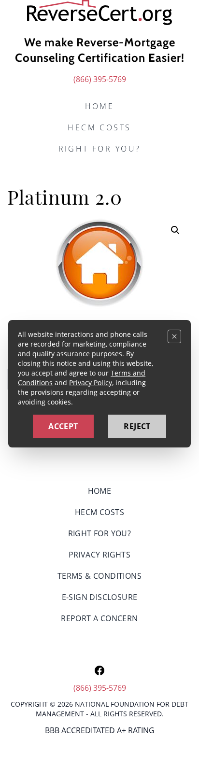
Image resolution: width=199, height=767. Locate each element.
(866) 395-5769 (99, 79)
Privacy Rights (100, 554)
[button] (175, 230)
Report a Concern (99, 618)
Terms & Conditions (99, 576)
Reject (137, 426)
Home (99, 106)
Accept (63, 426)
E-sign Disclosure (100, 597)
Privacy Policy (90, 382)
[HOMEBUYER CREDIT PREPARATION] (99, 12)
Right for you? (99, 148)
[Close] (174, 336)
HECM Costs (99, 127)
